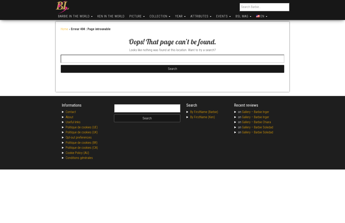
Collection (159, 16)
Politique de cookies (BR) (81, 143)
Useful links (73, 122)
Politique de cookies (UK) (82, 132)
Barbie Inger (261, 112)
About (69, 117)
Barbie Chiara (262, 122)
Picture (136, 16)
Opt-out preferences (79, 137)
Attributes (199, 16)
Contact (71, 112)
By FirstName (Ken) (202, 117)
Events (222, 16)
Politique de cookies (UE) (82, 127)
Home (64, 29)
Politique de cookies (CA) (82, 148)
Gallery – (248, 112)
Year (179, 16)
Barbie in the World (74, 16)
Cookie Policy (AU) (77, 153)
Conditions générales (79, 158)
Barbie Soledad (263, 127)
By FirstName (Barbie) (204, 112)
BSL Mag (242, 16)
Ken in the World (111, 16)
